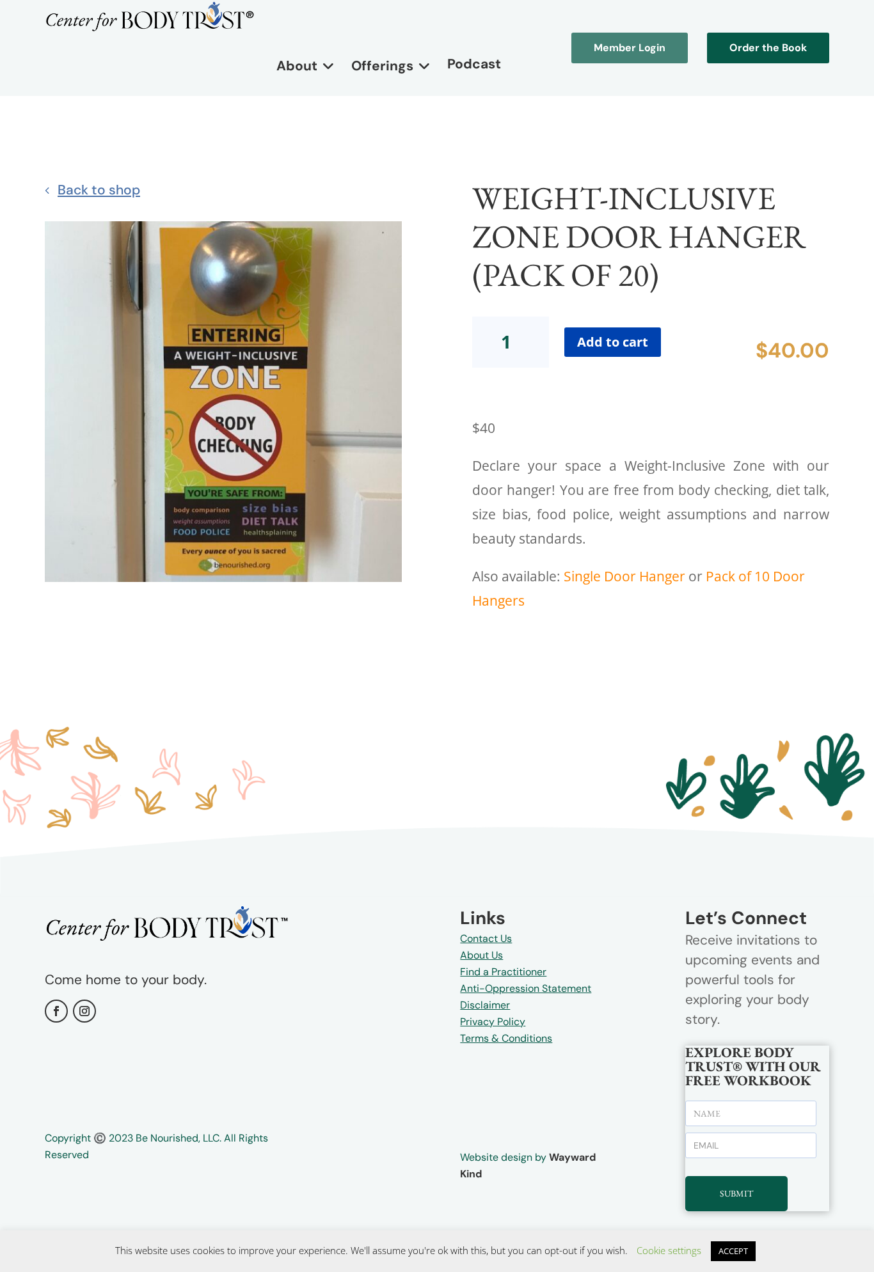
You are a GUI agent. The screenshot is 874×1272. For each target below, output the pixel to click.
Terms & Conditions (506, 1038)
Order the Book (768, 47)
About (296, 66)
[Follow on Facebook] (56, 1011)
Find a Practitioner (503, 971)
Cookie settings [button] (669, 1250)
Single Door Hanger (624, 576)
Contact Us (486, 938)
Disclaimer (485, 1005)
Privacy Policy (492, 1021)
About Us (481, 955)
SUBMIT (736, 1193)
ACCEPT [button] (733, 1251)
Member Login (629, 47)
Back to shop (99, 190)
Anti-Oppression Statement (525, 988)
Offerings (382, 66)
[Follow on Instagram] (84, 1011)
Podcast (474, 64)
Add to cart (612, 341)
